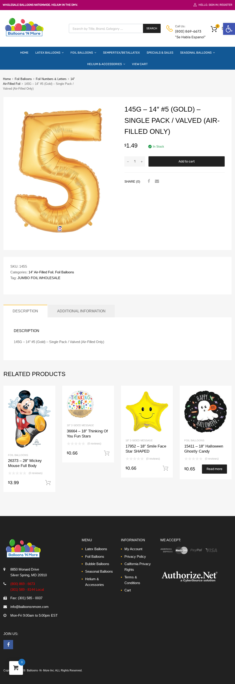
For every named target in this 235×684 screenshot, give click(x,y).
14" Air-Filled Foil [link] (40, 272)
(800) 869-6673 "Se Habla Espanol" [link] (186, 34)
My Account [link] (133, 549)
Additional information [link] (81, 311)
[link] (229, 29)
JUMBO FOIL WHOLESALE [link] (38, 278)
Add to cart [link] (48, 483)
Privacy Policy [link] (135, 556)
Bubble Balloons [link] (97, 564)
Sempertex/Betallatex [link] (121, 52)
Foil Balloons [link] (81, 52)
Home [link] (24, 52)
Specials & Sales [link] (160, 52)
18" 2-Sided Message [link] (80, 425)
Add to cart (187, 161)
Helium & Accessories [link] (104, 64)
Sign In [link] (213, 4)
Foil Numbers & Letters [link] (51, 79)
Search (151, 28)
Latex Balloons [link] (47, 52)
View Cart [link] (140, 64)
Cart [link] (127, 590)
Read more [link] (214, 469)
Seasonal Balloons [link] (196, 52)
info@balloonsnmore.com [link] (29, 607)
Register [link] (226, 4)
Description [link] (25, 311)
